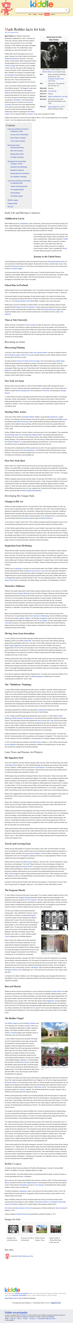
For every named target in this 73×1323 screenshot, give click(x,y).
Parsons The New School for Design (28, 361)
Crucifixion (22, 1089)
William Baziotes (17, 718)
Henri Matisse (11, 744)
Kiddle (6, 1318)
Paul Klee (46, 390)
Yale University (52, 91)
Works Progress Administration (31, 490)
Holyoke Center (56, 991)
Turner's (7, 936)
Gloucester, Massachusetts (33, 435)
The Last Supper (41, 620)
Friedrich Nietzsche (46, 518)
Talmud (64, 248)
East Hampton (40, 767)
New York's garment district (38, 352)
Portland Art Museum (13, 442)
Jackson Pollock (27, 866)
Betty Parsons (37, 742)
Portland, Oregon (10, 66)
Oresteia (43, 616)
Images (35, 14)
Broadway (23, 1185)
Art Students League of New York (17, 355)
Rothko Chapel (12, 1023)
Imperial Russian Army (57, 261)
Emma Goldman (30, 307)
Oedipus (27, 618)
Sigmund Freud (30, 571)
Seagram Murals (31, 1183)
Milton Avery (63, 419)
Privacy (25, 1318)
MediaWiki (51, 1317)
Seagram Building (24, 897)
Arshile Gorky (60, 361)
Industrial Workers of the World (24, 301)
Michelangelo (30, 915)
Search (66, 10)
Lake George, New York (13, 435)
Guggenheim (50, 1001)
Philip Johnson (24, 1062)
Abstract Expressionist (12, 58)
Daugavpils (51, 79)
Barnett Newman (52, 417)
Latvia (53, 81)
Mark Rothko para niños (25, 1256)
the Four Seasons (31, 900)
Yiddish (65, 239)
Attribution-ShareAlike (19, 1295)
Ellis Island (14, 266)
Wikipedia (25, 1317)
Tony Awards (39, 1185)
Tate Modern (17, 100)
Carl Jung (41, 571)
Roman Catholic (12, 1082)
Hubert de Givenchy (22, 1214)
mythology (18, 568)
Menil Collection (31, 1023)
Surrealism (11, 75)
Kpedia (47, 14)
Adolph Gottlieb (29, 417)
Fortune (11, 873)
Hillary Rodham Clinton (22, 1208)
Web (30, 14)
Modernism (8, 370)
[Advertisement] (36, 21)
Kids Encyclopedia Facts (12, 32)
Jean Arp (41, 720)
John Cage (50, 720)
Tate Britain (34, 967)
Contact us (33, 1318)
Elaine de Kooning (22, 422)
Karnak (8, 623)
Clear (62, 10)
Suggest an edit (55, 1303)
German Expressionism (22, 390)
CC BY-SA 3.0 (24, 1315)
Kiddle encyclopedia (21, 1293)
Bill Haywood (18, 307)
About (19, 1318)
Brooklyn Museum (47, 72)
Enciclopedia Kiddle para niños (46, 1318)
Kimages (41, 14)
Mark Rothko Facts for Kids (13, 1298)
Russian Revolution (50, 309)
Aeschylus (26, 518)
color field (64, 96)
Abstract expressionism (54, 96)
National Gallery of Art (14, 970)
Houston (30, 114)
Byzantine (38, 1087)
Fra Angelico (36, 853)
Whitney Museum (37, 676)
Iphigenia (44, 618)
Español (53, 14)
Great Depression (29, 450)
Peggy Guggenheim (53, 107)
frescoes (27, 853)
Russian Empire (59, 79)
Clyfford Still (27, 641)
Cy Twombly (13, 1033)
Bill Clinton (8, 1208)
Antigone (21, 618)
